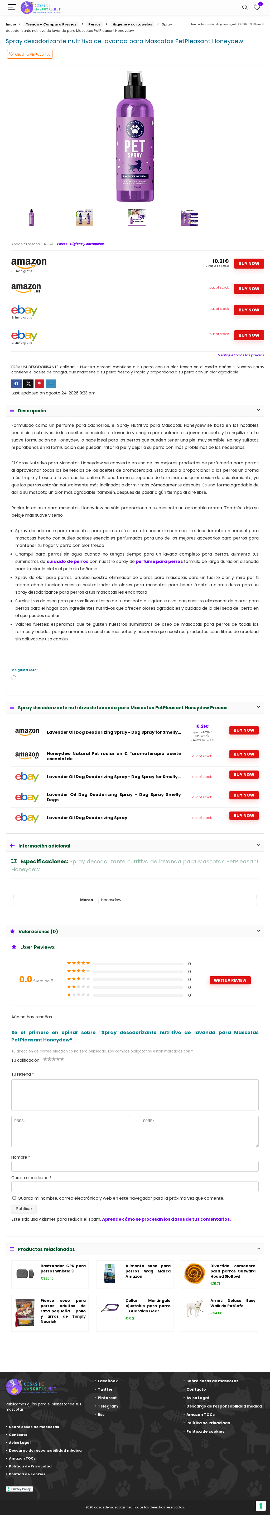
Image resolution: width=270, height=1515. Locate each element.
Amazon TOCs (22, 1458)
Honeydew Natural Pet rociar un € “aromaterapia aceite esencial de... (114, 756)
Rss (101, 1414)
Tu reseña (22, 1074)
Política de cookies (27, 1474)
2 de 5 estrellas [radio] (47, 1059)
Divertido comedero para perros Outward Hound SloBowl (232, 1271)
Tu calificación (25, 1060)
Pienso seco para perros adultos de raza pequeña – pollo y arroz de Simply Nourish (63, 1311)
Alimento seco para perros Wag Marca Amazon (148, 1271)
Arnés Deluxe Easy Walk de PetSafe (232, 1303)
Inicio (11, 24)
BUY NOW (249, 263)
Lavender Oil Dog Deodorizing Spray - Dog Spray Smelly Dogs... (114, 797)
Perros (94, 24)
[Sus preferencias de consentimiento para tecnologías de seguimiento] (261, 1506)
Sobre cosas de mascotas (34, 1426)
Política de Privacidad (30, 1466)
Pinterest (107, 1397)
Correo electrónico (31, 1177)
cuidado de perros (67, 561)
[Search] (245, 7)
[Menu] (12, 7)
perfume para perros (159, 561)
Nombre (20, 1157)
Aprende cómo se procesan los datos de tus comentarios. (166, 1219)
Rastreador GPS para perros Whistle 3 (63, 1268)
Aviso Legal (20, 1442)
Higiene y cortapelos (132, 24)
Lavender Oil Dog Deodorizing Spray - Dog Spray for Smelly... (114, 732)
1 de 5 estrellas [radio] (45, 1059)
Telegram (108, 1406)
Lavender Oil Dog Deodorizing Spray (87, 817)
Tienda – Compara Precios (51, 24)
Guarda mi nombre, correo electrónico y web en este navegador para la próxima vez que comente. (121, 1198)
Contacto (18, 1434)
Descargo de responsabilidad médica (45, 1450)
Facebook (108, 1381)
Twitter (105, 1389)
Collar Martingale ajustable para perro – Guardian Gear (148, 1306)
